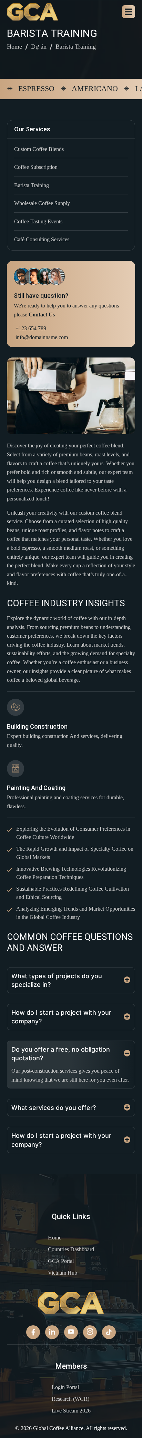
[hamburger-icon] (128, 11)
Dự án (39, 46)
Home (14, 46)
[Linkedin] (52, 1332)
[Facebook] (33, 1332)
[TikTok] (109, 1332)
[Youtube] (71, 1332)
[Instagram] (90, 1332)
